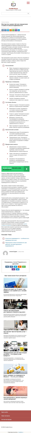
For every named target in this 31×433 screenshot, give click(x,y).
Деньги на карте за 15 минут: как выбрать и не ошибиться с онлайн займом (15, 290)
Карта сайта (4, 412)
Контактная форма (6, 419)
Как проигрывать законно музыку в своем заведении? (15, 398)
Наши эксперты (5, 415)
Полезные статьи (5, 28)
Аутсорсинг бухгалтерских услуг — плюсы (15, 332)
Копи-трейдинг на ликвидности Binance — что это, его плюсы (14, 376)
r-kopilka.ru (20, 432)
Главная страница (5, 22)
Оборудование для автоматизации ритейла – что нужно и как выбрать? (15, 354)
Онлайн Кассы (13, 8)
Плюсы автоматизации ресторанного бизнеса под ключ (14, 311)
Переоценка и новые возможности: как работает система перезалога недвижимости (16, 244)
